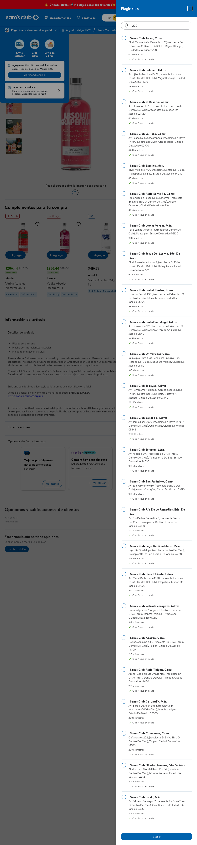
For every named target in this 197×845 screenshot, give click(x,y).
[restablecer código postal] (126, 25)
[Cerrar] (190, 8)
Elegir (156, 836)
